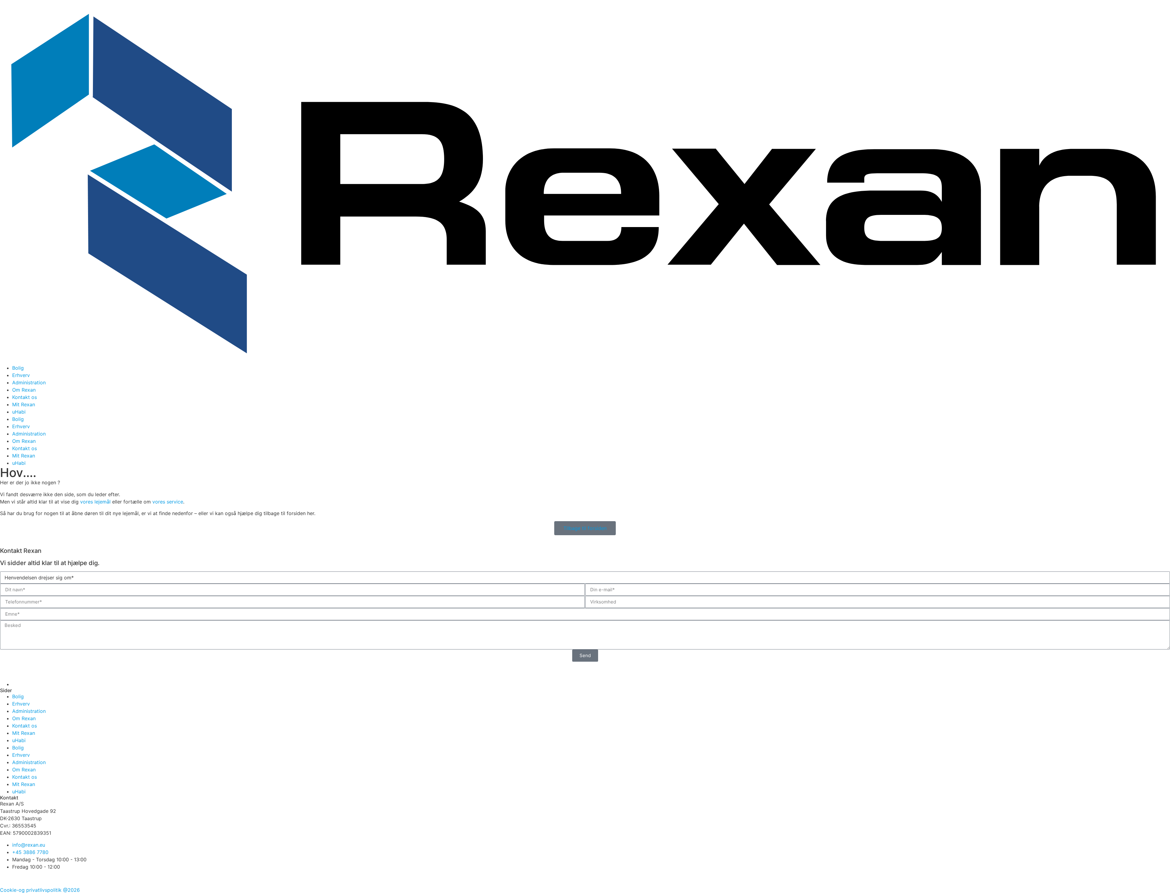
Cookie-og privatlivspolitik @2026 (40, 890)
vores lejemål (95, 502)
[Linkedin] (41, 878)
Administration (29, 382)
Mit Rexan (23, 404)
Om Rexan (24, 390)
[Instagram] (24, 878)
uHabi (19, 412)
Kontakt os (24, 397)
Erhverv (21, 375)
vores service (167, 502)
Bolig (18, 368)
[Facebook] (7, 878)
